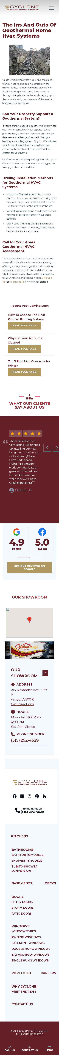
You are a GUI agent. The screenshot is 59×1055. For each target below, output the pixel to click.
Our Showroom (24, 673)
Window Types (23, 931)
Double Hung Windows (31, 949)
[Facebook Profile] (14, 796)
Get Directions (22, 704)
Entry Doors (22, 902)
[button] (23, 557)
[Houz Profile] (44, 796)
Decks (50, 883)
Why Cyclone (23, 986)
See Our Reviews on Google (29, 568)
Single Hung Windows (30, 960)
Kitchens (19, 836)
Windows (20, 926)
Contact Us (22, 1004)
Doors (17, 897)
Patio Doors (21, 913)
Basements (21, 883)
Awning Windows (26, 937)
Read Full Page (24, 325)
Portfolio (21, 973)
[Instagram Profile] (29, 796)
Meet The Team (23, 991)
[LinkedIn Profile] (22, 796)
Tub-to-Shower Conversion (24, 869)
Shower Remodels (26, 860)
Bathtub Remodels (27, 855)
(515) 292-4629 (25, 740)
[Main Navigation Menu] (51, 8)
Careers (48, 973)
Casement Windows (28, 943)
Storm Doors (22, 908)
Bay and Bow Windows (30, 954)
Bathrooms (22, 850)
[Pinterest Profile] (37, 796)
